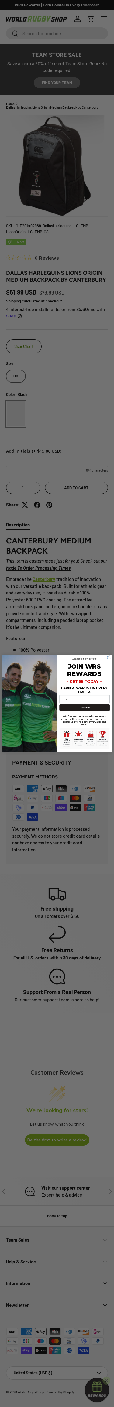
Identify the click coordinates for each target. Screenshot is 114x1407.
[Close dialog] (109, 657)
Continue (84, 707)
